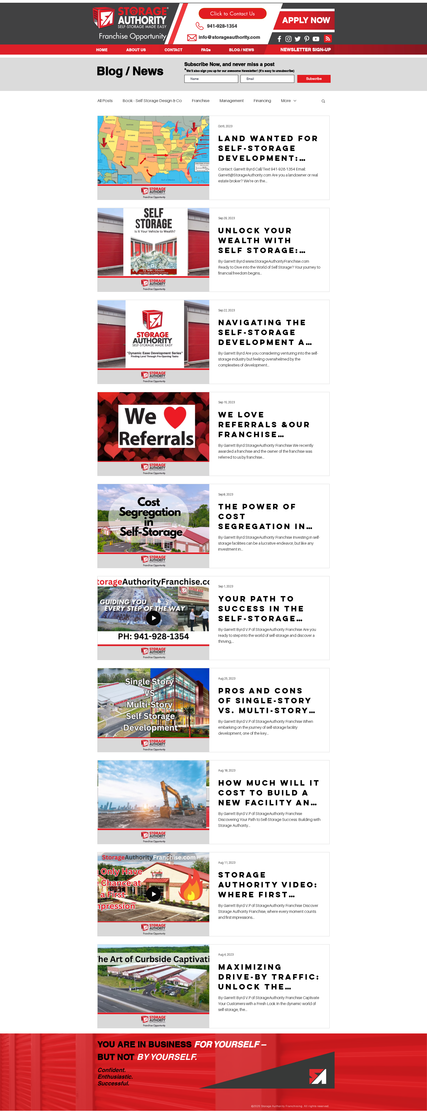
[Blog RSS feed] (328, 39)
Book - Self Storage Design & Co (152, 100)
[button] (142, 50)
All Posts (105, 100)
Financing (262, 100)
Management (231, 100)
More (286, 100)
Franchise (201, 100)
